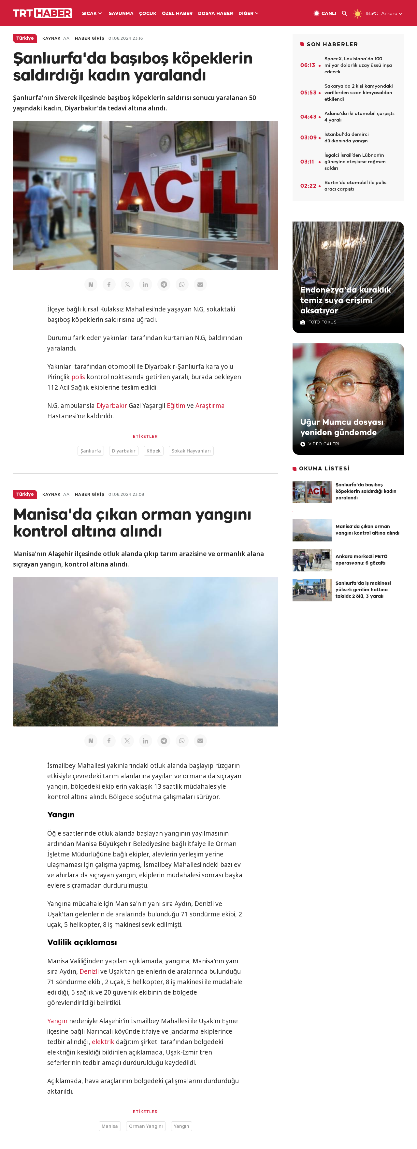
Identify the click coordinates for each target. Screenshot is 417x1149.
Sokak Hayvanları (191, 451)
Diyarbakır (111, 405)
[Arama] (347, 13)
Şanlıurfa (90, 451)
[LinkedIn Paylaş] (145, 284)
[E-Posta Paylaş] (200, 284)
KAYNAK (51, 38)
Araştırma (210, 405)
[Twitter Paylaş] (127, 284)
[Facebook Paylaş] (109, 284)
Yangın (57, 1021)
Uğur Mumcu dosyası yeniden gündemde (341, 427)
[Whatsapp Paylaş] (182, 284)
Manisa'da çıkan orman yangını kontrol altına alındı (367, 530)
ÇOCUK (147, 13)
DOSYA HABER (215, 13)
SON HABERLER (332, 45)
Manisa (110, 1126)
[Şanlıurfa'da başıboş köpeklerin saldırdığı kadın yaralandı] (312, 492)
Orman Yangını (146, 1126)
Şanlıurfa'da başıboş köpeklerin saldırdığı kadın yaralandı (366, 492)
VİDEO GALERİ (324, 444)
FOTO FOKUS (323, 322)
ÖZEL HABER (177, 13)
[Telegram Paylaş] (163, 284)
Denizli (89, 971)
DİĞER (245, 13)
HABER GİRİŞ (90, 38)
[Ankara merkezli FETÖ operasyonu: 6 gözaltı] (312, 560)
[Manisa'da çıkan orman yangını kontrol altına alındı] (312, 530)
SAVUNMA (121, 13)
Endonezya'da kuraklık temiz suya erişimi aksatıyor (345, 300)
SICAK (89, 13)
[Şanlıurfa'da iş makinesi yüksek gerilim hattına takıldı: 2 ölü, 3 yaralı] (312, 590)
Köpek (154, 451)
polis (78, 377)
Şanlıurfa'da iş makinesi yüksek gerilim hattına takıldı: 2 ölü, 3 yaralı (363, 590)
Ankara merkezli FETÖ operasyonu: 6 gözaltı (362, 560)
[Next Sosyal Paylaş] (90, 284)
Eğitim (176, 405)
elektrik (103, 1042)
